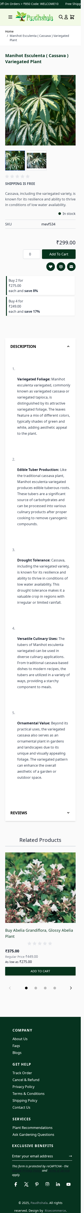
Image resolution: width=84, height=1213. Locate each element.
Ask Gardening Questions (33, 1134)
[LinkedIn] (58, 1184)
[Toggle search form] (61, 17)
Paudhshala (39, 1203)
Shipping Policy (24, 1100)
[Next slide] (71, 988)
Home (9, 31)
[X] (26, 1184)
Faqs (16, 1045)
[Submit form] (70, 1156)
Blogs (17, 1052)
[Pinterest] (36, 1184)
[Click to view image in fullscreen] (40, 110)
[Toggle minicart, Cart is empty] (72, 17)
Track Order (22, 1073)
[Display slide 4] (54, 988)
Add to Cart (58, 254)
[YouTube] (68, 1184)
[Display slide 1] (26, 988)
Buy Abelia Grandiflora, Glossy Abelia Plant (39, 933)
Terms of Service (59, 1170)
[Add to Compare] (61, 266)
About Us (20, 1038)
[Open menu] (10, 17)
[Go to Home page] (34, 16)
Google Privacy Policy (26, 1170)
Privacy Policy (23, 1086)
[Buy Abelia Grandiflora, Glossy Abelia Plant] (40, 887)
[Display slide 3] (45, 988)
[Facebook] (15, 1184)
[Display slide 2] (35, 988)
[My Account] (66, 17)
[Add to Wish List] (50, 266)
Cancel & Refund (25, 1079)
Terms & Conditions (28, 1093)
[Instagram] (47, 1184)
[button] (18, 176)
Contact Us (21, 1107)
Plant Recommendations (32, 1127)
